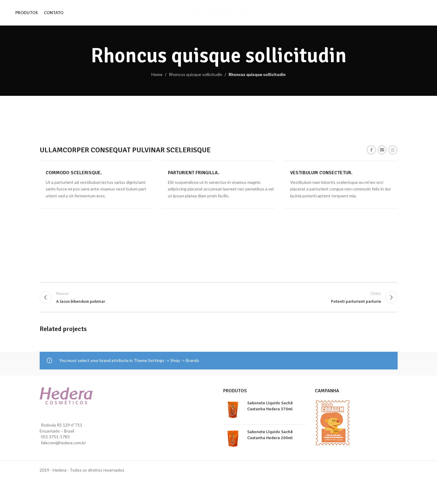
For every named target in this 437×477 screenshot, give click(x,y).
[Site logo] (218, 12)
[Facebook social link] (371, 149)
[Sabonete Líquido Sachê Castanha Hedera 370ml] (233, 410)
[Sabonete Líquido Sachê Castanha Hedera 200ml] (233, 438)
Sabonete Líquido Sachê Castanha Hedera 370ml (270, 406)
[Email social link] (382, 149)
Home (156, 74)
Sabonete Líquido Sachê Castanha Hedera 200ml (270, 434)
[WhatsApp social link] (392, 149)
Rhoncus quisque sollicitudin (195, 74)
